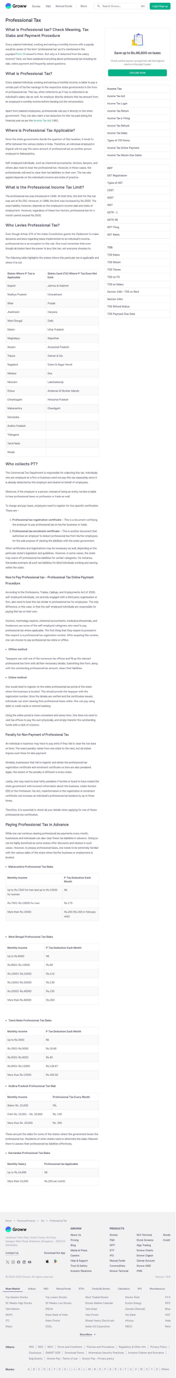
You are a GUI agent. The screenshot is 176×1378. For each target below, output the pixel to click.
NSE (31, 1347)
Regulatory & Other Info (132, 1347)
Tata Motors (13, 1309)
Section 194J (115, 299)
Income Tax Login (117, 103)
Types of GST (115, 183)
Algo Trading (144, 1245)
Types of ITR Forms (118, 140)
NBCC (128, 1326)
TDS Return (114, 262)
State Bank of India (56, 1315)
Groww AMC (144, 1266)
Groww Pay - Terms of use (62, 1358)
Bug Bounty (36, 1358)
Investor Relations (81, 1271)
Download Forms (74, 1352)
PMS (139, 1271)
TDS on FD (113, 277)
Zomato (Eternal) (135, 1309)
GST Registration (117, 175)
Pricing (74, 1240)
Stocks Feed (132, 1297)
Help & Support (79, 1260)
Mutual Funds (117, 1260)
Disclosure (35, 1352)
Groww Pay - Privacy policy (98, 1358)
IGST (110, 205)
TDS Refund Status (118, 306)
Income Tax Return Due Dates (124, 155)
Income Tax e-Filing (118, 118)
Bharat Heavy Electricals (99, 1320)
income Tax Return (118, 111)
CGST (110, 190)
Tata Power (91, 1315)
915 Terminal (144, 1235)
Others (165, 1369)
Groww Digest (145, 1255)
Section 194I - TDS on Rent (123, 291)
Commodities (117, 1266)
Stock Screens (145, 1240)
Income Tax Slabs (117, 133)
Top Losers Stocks (56, 1297)
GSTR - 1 (112, 212)
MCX (50, 1347)
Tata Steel (91, 1309)
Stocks (114, 1235)
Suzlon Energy (133, 1303)
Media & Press (78, 1250)
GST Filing (113, 227)
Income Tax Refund (118, 125)
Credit (166, 1240)
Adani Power (52, 1320)
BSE (40, 1347)
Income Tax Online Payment (123, 148)
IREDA (49, 1309)
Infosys (129, 1320)
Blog (73, 1245)
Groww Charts (145, 1250)
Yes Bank (130, 1315)
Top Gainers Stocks (17, 1297)
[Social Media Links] (8, 1262)
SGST (110, 197)
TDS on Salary (115, 284)
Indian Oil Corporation (97, 1326)
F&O (112, 1240)
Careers (74, 1255)
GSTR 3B (112, 220)
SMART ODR (53, 1352)
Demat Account (146, 1260)
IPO (112, 1255)
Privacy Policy (158, 1347)
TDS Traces (114, 269)
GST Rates (113, 234)
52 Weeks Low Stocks (58, 1303)
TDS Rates (113, 255)
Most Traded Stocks (96, 1297)
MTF (112, 1245)
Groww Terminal (119, 1271)
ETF (112, 1250)
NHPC (9, 1315)
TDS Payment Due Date (121, 314)
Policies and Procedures (100, 1347)
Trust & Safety (78, 1266)
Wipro (9, 1326)
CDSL (48, 1326)
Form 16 (21, 54)
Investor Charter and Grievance (146, 1352)
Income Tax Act (42, 120)
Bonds (166, 1235)
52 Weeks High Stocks (19, 1303)
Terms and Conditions (69, 1347)
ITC (7, 1320)
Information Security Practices (106, 1352)
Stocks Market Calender (99, 1303)
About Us (75, 1235)
